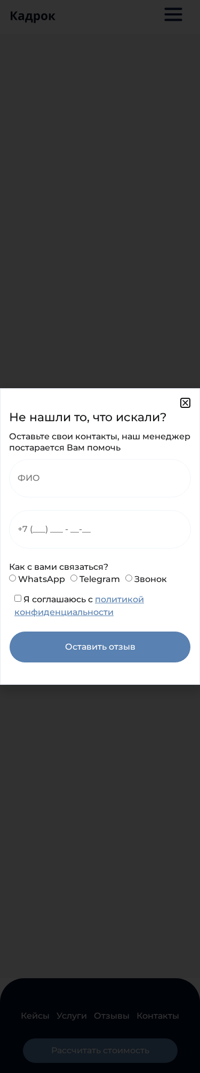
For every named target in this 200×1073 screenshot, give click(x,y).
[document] (100, 536)
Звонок (150, 579)
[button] (185, 403)
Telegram (99, 579)
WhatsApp (41, 579)
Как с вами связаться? (58, 567)
